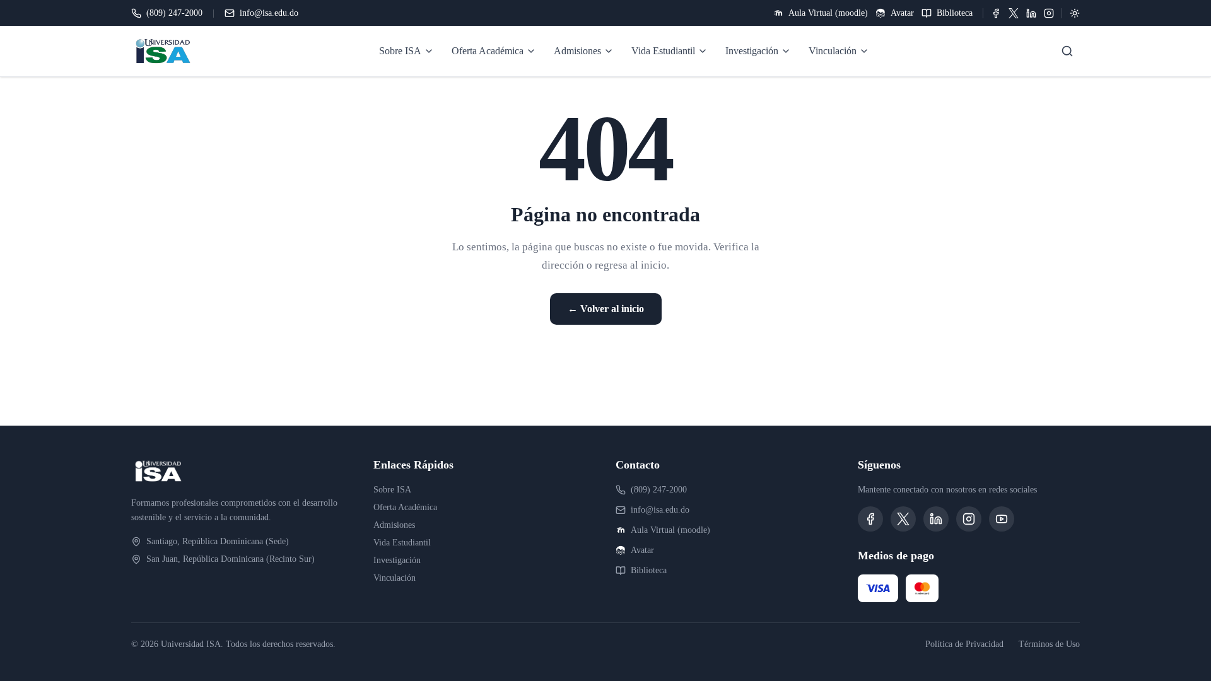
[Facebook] (996, 13)
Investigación (397, 560)
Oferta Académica (405, 507)
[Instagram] (1049, 13)
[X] (1014, 13)
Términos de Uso (1049, 644)
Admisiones (394, 525)
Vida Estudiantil (402, 542)
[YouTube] (1001, 519)
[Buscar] (1067, 51)
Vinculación (394, 578)
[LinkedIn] (1031, 13)
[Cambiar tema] (1075, 13)
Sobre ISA (392, 489)
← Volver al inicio (606, 308)
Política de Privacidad (964, 644)
